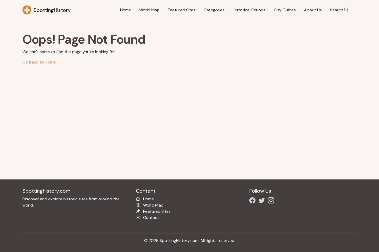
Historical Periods (249, 10)
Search (337, 10)
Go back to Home (39, 62)
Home (125, 10)
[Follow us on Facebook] (253, 201)
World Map (149, 10)
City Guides (285, 10)
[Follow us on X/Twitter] (263, 201)
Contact (151, 217)
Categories (214, 10)
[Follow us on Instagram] (272, 201)
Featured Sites (181, 10)
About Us (313, 10)
